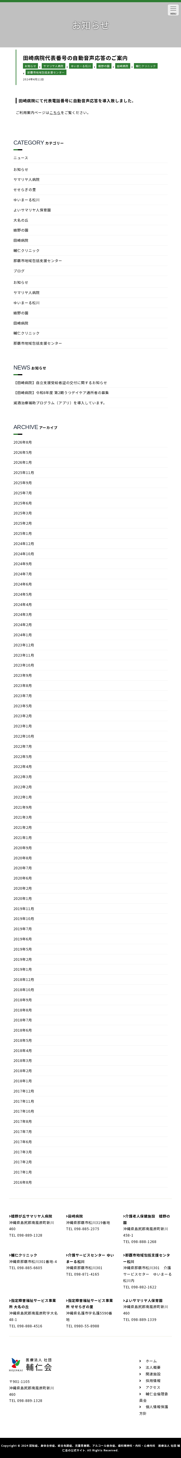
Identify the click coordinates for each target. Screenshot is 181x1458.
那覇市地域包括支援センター (37, 260)
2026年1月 (22, 462)
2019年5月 (22, 949)
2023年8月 (22, 685)
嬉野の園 (20, 230)
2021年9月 (22, 807)
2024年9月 (22, 563)
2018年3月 (22, 1060)
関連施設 (153, 1374)
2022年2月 (22, 786)
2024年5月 (22, 594)
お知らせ (20, 169)
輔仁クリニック (26, 250)
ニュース (20, 157)
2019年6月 (22, 939)
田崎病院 (20, 240)
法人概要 (153, 1367)
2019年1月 (22, 969)
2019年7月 (22, 928)
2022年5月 (22, 756)
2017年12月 (23, 1091)
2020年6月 (22, 878)
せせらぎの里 (24, 189)
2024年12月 (23, 543)
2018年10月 (23, 989)
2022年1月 (22, 797)
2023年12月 (23, 645)
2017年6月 (22, 1141)
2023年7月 (22, 695)
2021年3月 (22, 817)
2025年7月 (22, 492)
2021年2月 (22, 827)
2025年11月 (23, 472)
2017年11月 (23, 1101)
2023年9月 (22, 675)
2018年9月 (22, 999)
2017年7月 (22, 1131)
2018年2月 (22, 1070)
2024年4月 (22, 604)
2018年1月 (22, 1080)
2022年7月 (22, 746)
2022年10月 (23, 736)
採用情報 (153, 1380)
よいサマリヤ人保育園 (32, 210)
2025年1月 (22, 533)
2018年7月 (22, 1020)
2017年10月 (23, 1111)
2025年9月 (22, 482)
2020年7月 (22, 867)
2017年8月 (22, 1121)
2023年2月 (22, 715)
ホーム (151, 1360)
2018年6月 (22, 1030)
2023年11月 (23, 655)
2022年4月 (22, 766)
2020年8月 (22, 857)
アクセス (153, 1387)
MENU (173, 13)
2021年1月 (22, 837)
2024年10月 (23, 553)
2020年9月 (22, 847)
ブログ (19, 270)
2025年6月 (22, 503)
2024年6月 (22, 584)
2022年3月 (22, 776)
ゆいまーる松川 (26, 199)
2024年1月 (22, 634)
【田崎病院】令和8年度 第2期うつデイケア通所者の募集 (61, 392)
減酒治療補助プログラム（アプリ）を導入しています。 (60, 402)
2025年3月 (22, 513)
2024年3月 (22, 614)
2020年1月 (22, 898)
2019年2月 (22, 959)
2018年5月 (22, 1040)
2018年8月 (22, 1010)
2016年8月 (22, 1182)
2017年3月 (22, 1151)
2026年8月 (22, 442)
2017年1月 (22, 1172)
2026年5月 (22, 452)
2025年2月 (22, 523)
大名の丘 (20, 220)
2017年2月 (22, 1161)
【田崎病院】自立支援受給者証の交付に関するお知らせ (60, 382)
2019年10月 (23, 918)
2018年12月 (23, 979)
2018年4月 (22, 1050)
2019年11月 (23, 908)
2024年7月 (22, 573)
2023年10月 (23, 665)
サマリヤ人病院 (26, 179)
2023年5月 (22, 705)
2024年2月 (22, 624)
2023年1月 (22, 726)
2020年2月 (22, 888)
